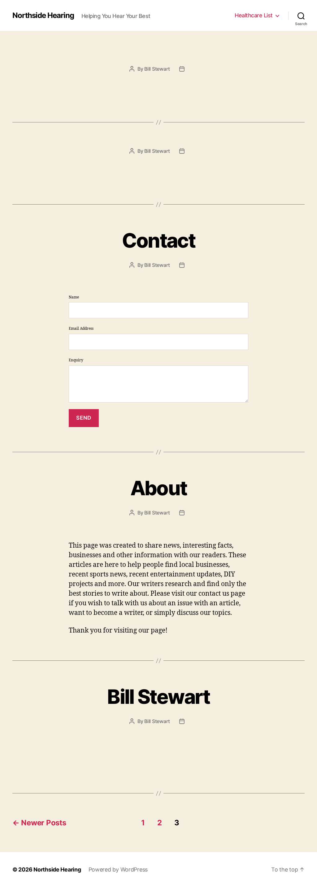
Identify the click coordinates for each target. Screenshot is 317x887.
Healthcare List (254, 15)
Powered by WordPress (118, 869)
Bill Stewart (157, 69)
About (158, 488)
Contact (158, 240)
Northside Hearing (43, 15)
